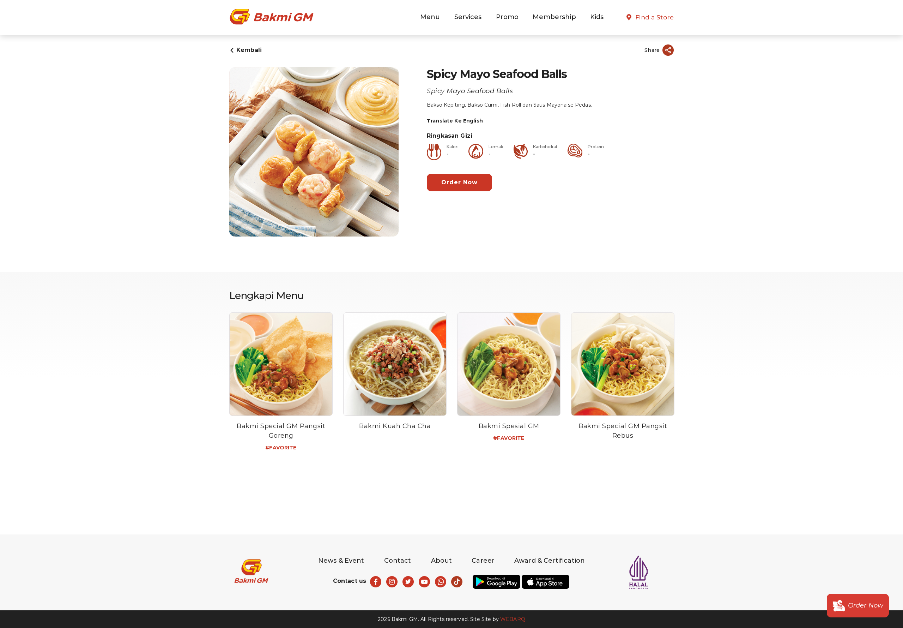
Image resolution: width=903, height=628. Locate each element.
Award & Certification (549, 560)
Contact (397, 560)
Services (468, 17)
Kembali (249, 50)
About (441, 560)
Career (483, 560)
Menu (430, 17)
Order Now (459, 182)
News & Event (341, 560)
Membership (554, 17)
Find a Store (654, 17)
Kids (597, 17)
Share (652, 50)
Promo (507, 17)
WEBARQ (512, 619)
